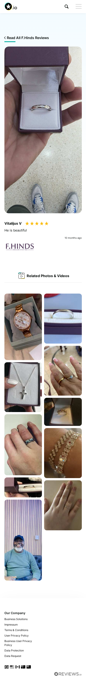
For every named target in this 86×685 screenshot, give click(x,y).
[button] (66, 6)
